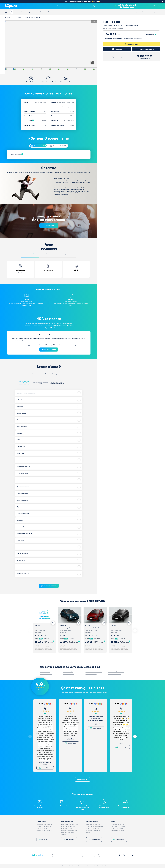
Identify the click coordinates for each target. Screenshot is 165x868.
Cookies (64, 865)
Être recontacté (70, 839)
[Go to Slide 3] (27, 69)
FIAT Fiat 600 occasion (114, 674)
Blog (74, 854)
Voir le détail (151, 34)
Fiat (32, 17)
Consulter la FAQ (95, 839)
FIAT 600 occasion (45, 672)
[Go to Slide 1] (9, 69)
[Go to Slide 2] (18, 69)
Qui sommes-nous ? (58, 854)
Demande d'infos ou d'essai (147, 49)
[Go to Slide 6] (53, 69)
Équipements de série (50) (59, 145)
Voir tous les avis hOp (82, 779)
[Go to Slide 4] (35, 69)
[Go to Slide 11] (97, 69)
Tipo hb (38, 17)
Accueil (19, 17)
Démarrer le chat (120, 839)
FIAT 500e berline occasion (116, 672)
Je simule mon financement (49, 349)
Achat (26, 17)
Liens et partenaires (78, 857)
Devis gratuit (118, 49)
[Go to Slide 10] (88, 69)
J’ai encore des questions (50, 585)
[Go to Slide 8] (71, 69)
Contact (54, 857)
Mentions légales (71, 865)
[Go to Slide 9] (79, 69)
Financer (144, 12)
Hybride (47, 12)
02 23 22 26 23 (45, 839)
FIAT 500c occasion (91, 674)
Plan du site (97, 857)
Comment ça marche (154, 12)
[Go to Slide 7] (62, 69)
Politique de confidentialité (83, 865)
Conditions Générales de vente (98, 865)
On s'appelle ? (50, 225)
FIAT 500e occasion (68, 674)
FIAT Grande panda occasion (94, 672)
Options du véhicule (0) (40, 145)
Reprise (137, 12)
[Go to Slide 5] (44, 69)
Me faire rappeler (120, 57)
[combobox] (67, 6)
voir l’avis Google (46, 767)
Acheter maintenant (133, 44)
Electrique (40, 12)
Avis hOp (96, 854)
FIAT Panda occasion (46, 674)
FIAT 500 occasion (68, 672)
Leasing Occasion (30, 12)
